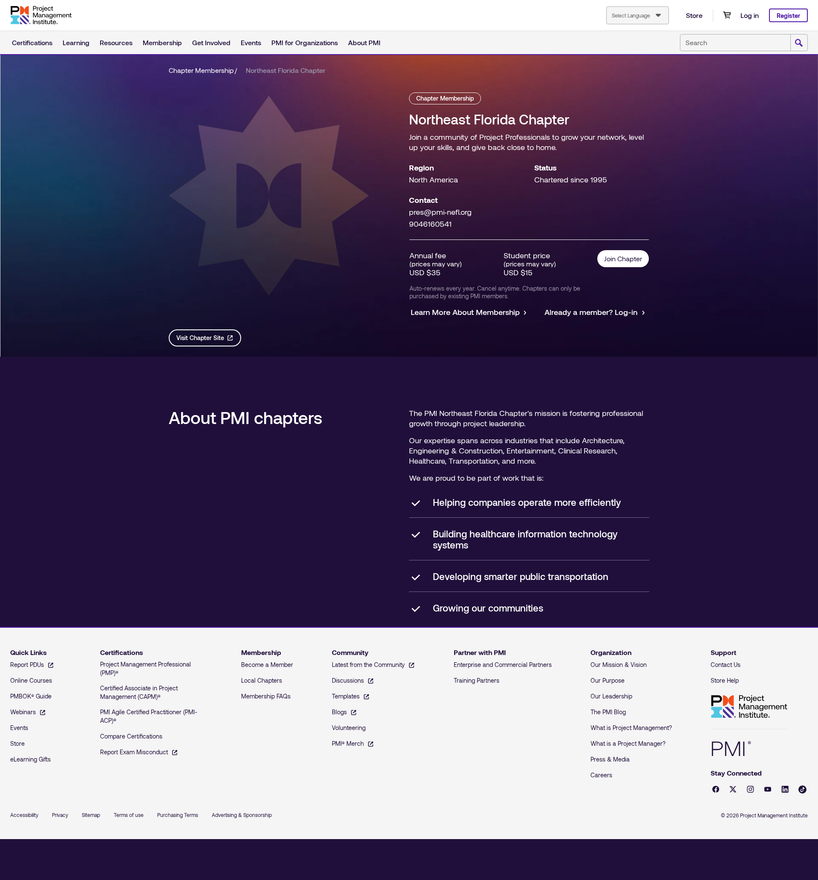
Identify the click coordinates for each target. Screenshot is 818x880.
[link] (285, 70)
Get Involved (211, 42)
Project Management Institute (749, 706)
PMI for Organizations (304, 42)
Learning (76, 42)
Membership (162, 42)
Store (694, 15)
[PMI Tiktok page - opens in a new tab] (802, 789)
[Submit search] (798, 43)
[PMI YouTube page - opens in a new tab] (768, 789)
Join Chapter (623, 258)
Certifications (32, 42)
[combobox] (637, 15)
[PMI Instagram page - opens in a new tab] (750, 789)
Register (788, 15)
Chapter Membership (201, 70)
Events (251, 42)
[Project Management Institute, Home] (41, 15)
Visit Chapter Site (200, 337)
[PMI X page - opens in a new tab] (733, 789)
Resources (116, 42)
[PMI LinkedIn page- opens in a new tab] (785, 789)
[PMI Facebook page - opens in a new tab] (716, 789)
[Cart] (727, 15)
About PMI (364, 42)
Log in (749, 15)
